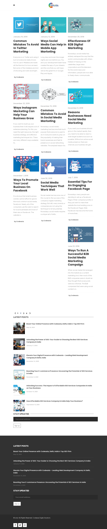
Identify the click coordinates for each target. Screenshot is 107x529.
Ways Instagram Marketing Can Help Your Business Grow (25, 113)
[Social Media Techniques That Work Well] (53, 166)
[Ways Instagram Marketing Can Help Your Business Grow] (26, 91)
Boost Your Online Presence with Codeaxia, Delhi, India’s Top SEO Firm (55, 324)
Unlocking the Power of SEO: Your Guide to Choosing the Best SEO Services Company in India (57, 340)
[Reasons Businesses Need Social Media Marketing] (81, 96)
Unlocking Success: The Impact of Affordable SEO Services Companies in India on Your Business (59, 387)
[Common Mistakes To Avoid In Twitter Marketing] (26, 25)
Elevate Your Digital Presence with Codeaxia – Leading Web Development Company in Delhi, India (57, 356)
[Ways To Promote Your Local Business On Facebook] (26, 164)
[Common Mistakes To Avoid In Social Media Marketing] (53, 94)
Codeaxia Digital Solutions (41, 518)
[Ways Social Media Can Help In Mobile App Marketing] (53, 25)
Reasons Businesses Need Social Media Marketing (79, 117)
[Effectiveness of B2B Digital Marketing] (81, 25)
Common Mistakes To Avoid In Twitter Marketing (26, 46)
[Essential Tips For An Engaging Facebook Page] (81, 166)
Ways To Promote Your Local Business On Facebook (25, 185)
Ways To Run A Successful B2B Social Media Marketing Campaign (78, 257)
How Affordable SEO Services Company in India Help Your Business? (54, 401)
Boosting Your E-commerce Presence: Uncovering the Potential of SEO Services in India (59, 372)
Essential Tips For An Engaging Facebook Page (80, 185)
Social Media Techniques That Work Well (52, 186)
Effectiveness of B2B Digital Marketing (79, 44)
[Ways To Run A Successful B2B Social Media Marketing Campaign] (81, 234)
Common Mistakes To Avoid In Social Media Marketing (53, 115)
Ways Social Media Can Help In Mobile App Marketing (53, 46)
